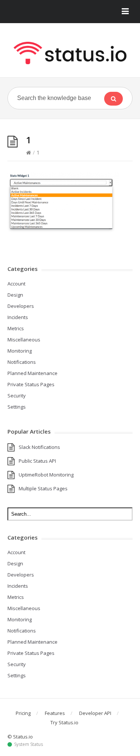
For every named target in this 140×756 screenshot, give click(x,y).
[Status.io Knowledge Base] (70, 53)
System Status (28, 744)
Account (16, 283)
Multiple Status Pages (43, 488)
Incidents (17, 317)
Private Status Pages (31, 384)
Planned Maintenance (32, 373)
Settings (16, 406)
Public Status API (37, 460)
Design (15, 294)
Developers (20, 306)
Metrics (15, 328)
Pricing (23, 713)
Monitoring (19, 350)
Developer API (95, 713)
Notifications (21, 362)
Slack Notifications (39, 447)
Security (16, 395)
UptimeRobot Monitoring (46, 474)
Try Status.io (64, 722)
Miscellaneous (23, 339)
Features (55, 713)
